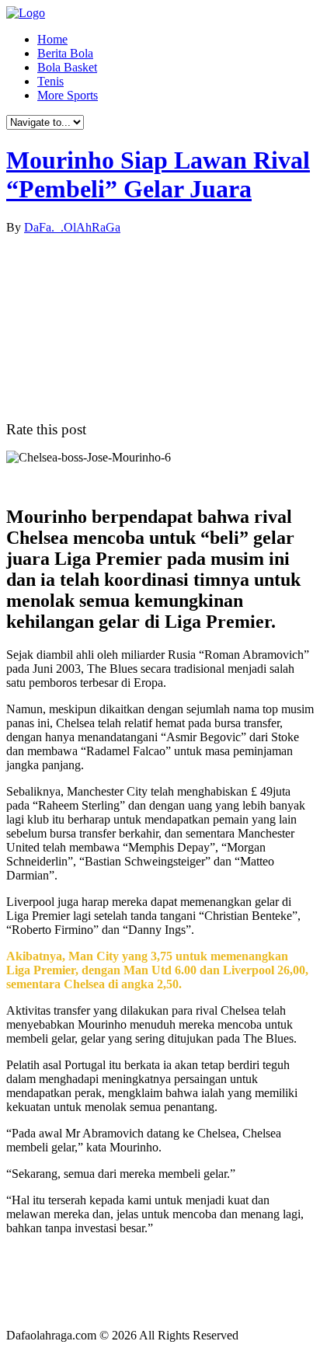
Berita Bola (65, 53)
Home (52, 39)
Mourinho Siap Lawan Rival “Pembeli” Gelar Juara (158, 174)
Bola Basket (67, 67)
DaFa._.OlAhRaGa (72, 227)
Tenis (50, 81)
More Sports (67, 95)
